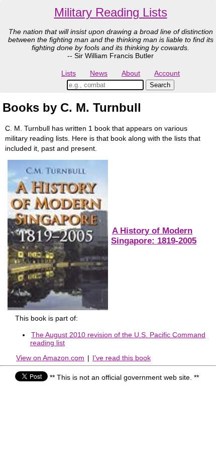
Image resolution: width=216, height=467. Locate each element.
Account (167, 73)
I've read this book (121, 358)
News (98, 73)
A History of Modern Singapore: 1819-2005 (153, 236)
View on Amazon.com (50, 358)
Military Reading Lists (110, 12)
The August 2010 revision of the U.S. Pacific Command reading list (117, 339)
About (131, 73)
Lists (68, 73)
